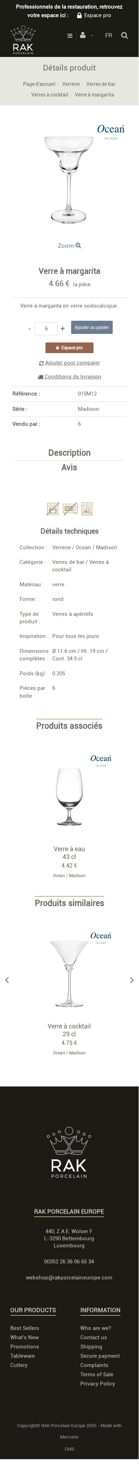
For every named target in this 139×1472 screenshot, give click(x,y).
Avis (69, 468)
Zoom (66, 245)
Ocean (83, 547)
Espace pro (97, 15)
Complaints (94, 1365)
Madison (88, 409)
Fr (108, 35)
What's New (24, 1337)
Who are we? (95, 1328)
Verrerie (71, 84)
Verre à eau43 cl (69, 852)
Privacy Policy (97, 1384)
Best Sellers (24, 1328)
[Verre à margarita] (69, 126)
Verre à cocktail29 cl (69, 1030)
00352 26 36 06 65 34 (69, 1261)
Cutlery (19, 1365)
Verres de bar (101, 84)
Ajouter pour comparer (72, 363)
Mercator (69, 1437)
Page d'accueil (39, 84)
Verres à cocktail (49, 95)
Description (69, 453)
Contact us (93, 1337)
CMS (69, 1449)
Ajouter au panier (73, 797)
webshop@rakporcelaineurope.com (69, 1277)
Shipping (91, 1346)
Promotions (24, 1346)
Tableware (22, 1356)
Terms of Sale (96, 1374)
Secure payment (100, 1356)
